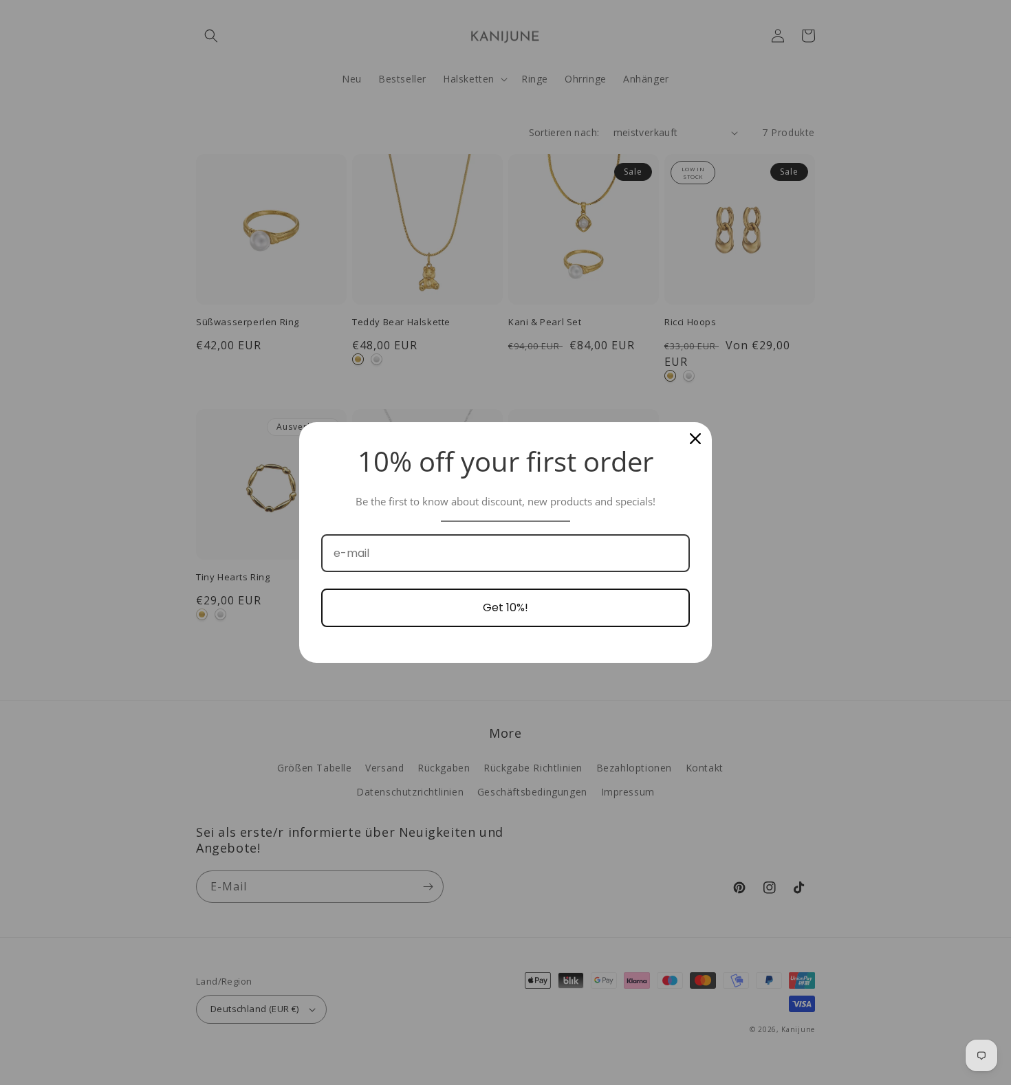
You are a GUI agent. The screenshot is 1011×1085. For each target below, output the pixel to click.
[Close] (695, 438)
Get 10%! (505, 607)
